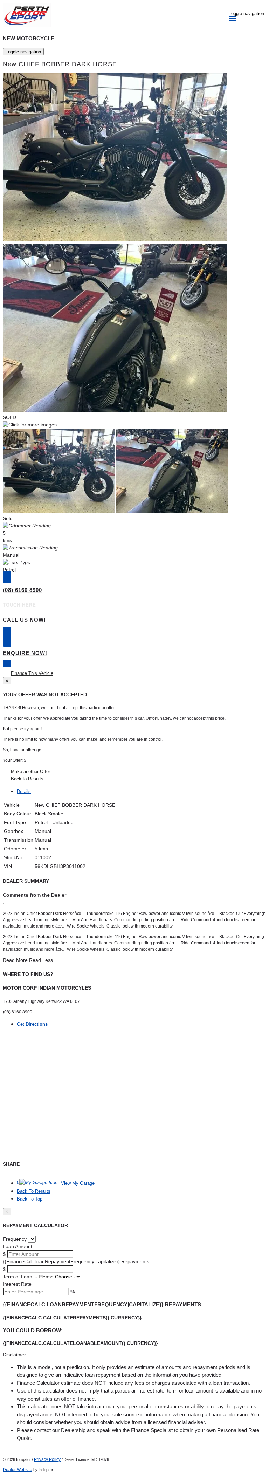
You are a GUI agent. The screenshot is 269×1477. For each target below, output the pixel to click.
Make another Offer (30, 771)
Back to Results (27, 778)
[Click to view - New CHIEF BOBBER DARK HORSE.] (59, 511)
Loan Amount (17, 1246)
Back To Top (29, 1199)
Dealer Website (17, 1469)
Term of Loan (17, 1276)
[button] (134, 1355)
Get (32, 1024)
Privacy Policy (47, 1459)
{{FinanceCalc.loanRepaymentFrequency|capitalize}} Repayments (76, 1261)
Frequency (15, 1239)
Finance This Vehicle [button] (32, 673)
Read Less (41, 960)
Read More (15, 960)
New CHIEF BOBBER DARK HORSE (60, 64)
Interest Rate (17, 1284)
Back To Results (33, 1191)
